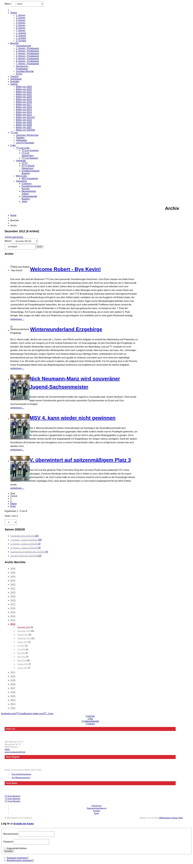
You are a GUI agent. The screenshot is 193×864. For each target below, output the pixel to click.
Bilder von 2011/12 (25, 117)
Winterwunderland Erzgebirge (66, 329)
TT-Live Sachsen (30, 150)
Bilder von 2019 (24, 99)
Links (13, 145)
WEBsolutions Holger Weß (171, 818)
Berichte (14, 43)
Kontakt (96, 811)
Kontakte (14, 81)
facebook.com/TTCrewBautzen (16, 713)
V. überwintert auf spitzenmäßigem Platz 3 (80, 460)
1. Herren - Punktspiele (27, 48)
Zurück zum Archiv (14, 237)
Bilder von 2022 (24, 94)
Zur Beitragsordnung (21, 777)
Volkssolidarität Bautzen (29, 197)
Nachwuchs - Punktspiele (22, 67)
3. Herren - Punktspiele (27, 53)
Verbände (21, 160)
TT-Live (14, 132)
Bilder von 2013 (24, 115)
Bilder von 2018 (24, 102)
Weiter (13, 504)
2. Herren (20, 18)
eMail (7, 749)
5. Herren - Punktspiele (27, 58)
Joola (24, 201)
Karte (96, 813)
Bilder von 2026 (24, 86)
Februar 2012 (22, 664)
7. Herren (20, 30)
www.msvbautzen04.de (15, 752)
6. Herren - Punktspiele (27, 61)
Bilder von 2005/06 (25, 130)
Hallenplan (21, 140)
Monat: (8, 241)
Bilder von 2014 (24, 112)
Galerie (14, 84)
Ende (13, 506)
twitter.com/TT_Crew (43, 713)
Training (14, 76)
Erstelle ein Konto (24, 823)
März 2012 (21, 660)
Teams (13, 12)
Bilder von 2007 (24, 127)
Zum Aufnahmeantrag (21, 774)
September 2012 (24, 638)
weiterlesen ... (17, 319)
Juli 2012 (21, 646)
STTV (25, 163)
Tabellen (20, 137)
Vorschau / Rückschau (27, 135)
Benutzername (10, 834)
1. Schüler (21, 38)
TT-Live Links (23, 148)
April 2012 (21, 657)
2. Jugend (21, 35)
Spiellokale (16, 79)
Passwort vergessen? (17, 858)
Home (13, 215)
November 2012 (23, 631)
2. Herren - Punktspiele (27, 51)
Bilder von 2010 (24, 120)
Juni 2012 (21, 649)
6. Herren (20, 28)
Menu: (8, 4)
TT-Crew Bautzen (12, 796)
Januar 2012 (22, 668)
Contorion (27, 183)
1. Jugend (21, 33)
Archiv (19, 74)
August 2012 (22, 642)
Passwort (8, 841)
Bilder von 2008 (24, 125)
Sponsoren (21, 181)
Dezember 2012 (23, 627)
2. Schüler (21, 41)
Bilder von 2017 (24, 104)
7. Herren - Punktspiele (27, 63)
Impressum (97, 805)
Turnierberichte (23, 46)
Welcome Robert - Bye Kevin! (65, 269)
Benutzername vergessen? (20, 860)
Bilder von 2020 (24, 97)
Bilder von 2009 (24, 122)
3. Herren (20, 20)
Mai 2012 (21, 653)
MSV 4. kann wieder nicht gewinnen (72, 418)
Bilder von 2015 (24, 109)
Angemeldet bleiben (17, 848)
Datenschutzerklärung (96, 808)
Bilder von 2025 (24, 89)
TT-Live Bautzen (30, 158)
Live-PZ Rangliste (25, 143)
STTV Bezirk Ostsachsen (28, 167)
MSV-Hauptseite (30, 178)
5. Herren (20, 25)
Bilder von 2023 (24, 92)
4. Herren (20, 23)
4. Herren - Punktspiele (27, 56)
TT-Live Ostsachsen (27, 154)
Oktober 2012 (22, 635)
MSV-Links (21, 176)
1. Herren (20, 15)
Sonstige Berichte (25, 71)
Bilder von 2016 (24, 107)
